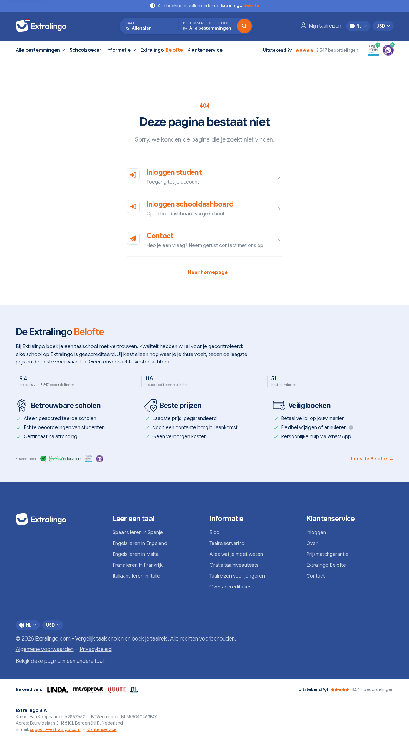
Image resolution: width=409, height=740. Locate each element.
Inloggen (316, 533)
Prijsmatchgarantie (327, 554)
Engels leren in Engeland (140, 543)
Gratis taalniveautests (234, 565)
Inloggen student (174, 172)
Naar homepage (205, 272)
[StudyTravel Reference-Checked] (388, 50)
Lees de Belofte (372, 458)
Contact (160, 235)
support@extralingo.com (55, 729)
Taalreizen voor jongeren (237, 576)
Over (312, 543)
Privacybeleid (96, 649)
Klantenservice (204, 50)
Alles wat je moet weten (236, 554)
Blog (214, 533)
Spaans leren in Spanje (138, 533)
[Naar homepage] (44, 26)
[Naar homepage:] (59, 519)
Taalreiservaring (227, 543)
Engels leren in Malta (136, 554)
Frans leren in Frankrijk (138, 565)
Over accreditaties (230, 587)
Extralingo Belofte (326, 565)
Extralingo (161, 50)
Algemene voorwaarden (45, 649)
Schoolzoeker (85, 50)
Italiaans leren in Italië (136, 576)
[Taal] (244, 26)
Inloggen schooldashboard (190, 204)
